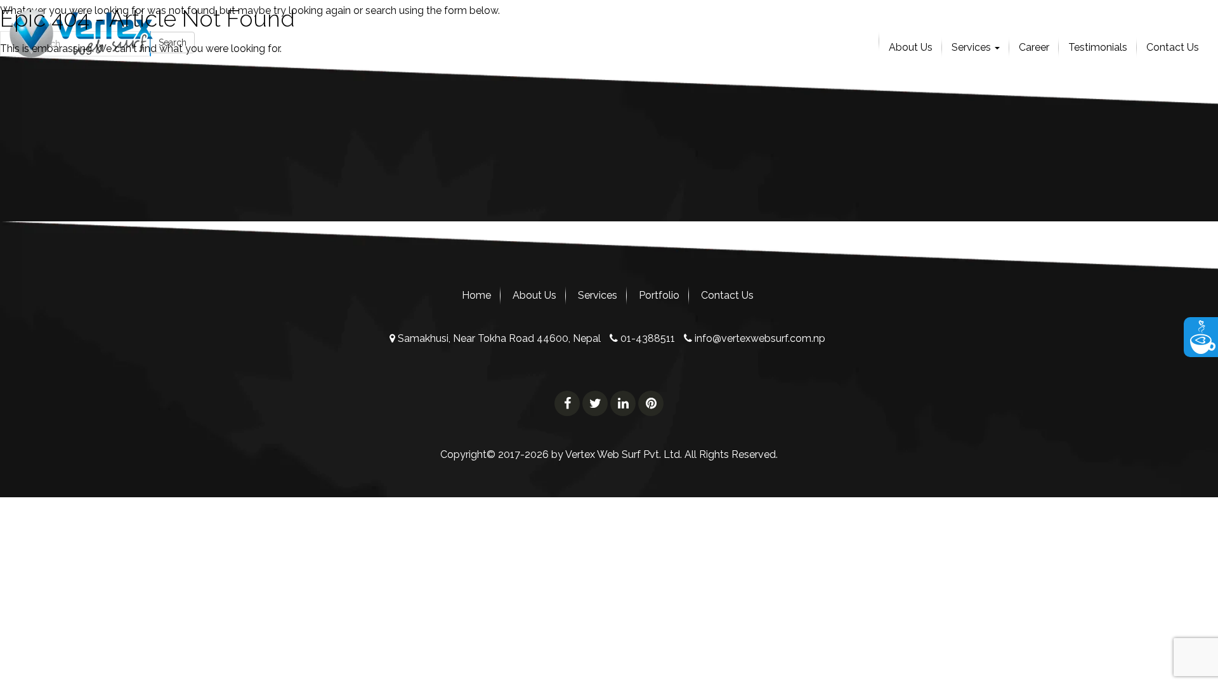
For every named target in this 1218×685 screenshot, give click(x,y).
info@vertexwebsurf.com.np (758, 338)
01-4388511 (646, 338)
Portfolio (659, 295)
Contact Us (727, 295)
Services (597, 295)
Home (476, 295)
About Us (534, 295)
